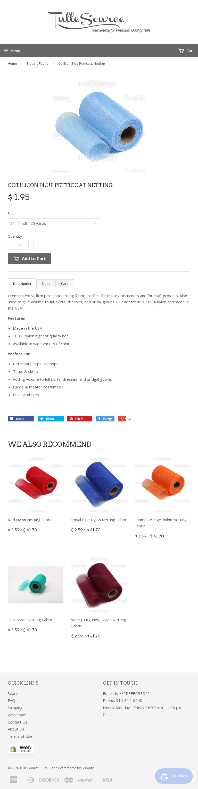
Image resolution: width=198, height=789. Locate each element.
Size (11, 213)
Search (14, 693)
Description (22, 283)
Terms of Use (20, 736)
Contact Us (17, 722)
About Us (16, 729)
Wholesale (17, 714)
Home (12, 63)
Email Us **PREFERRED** (126, 693)
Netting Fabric (37, 63)
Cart (190, 50)
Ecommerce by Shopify (76, 768)
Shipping (15, 707)
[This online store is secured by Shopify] (21, 752)
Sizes (46, 283)
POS (47, 768)
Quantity (15, 236)
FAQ (11, 700)
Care (65, 283)
